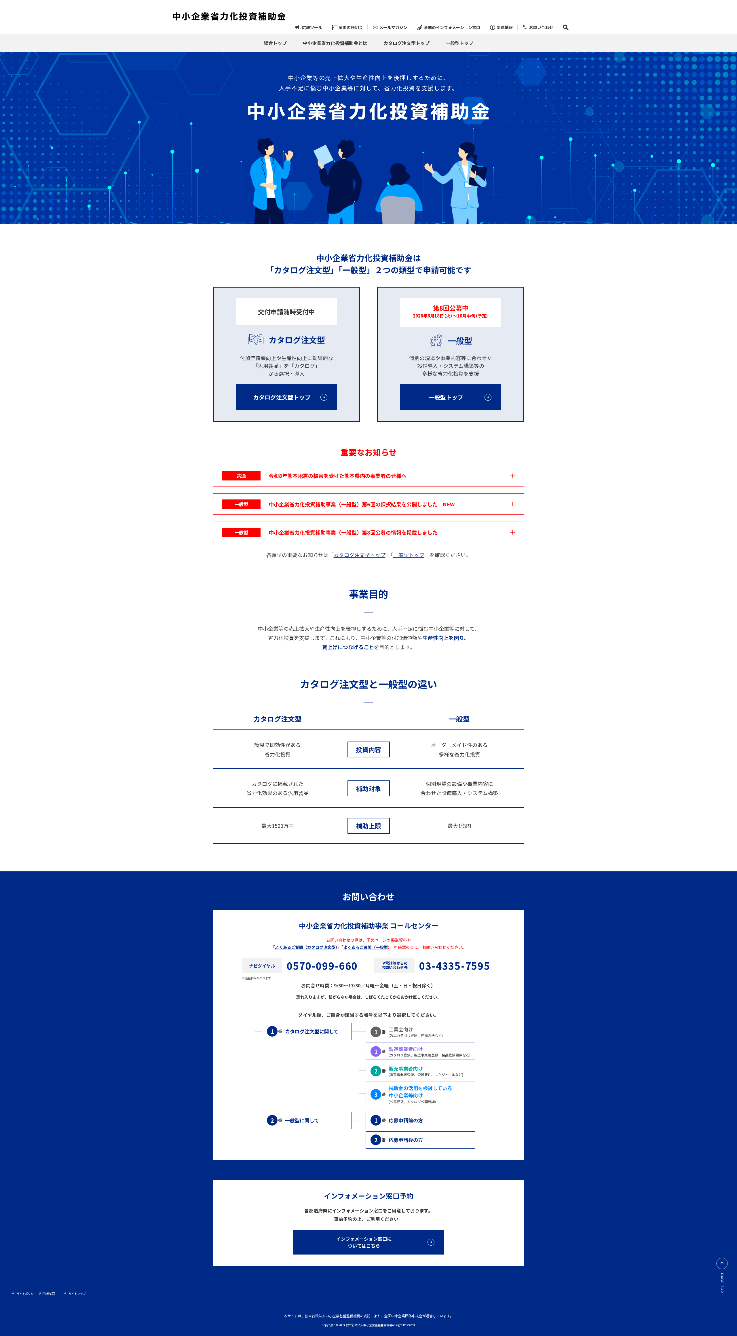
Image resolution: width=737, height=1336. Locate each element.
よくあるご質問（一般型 (365, 947)
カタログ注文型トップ (359, 554)
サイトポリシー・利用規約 (33, 1293)
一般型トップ (408, 554)
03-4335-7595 (454, 966)
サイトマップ (77, 1293)
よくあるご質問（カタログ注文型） (306, 947)
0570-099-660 (322, 966)
